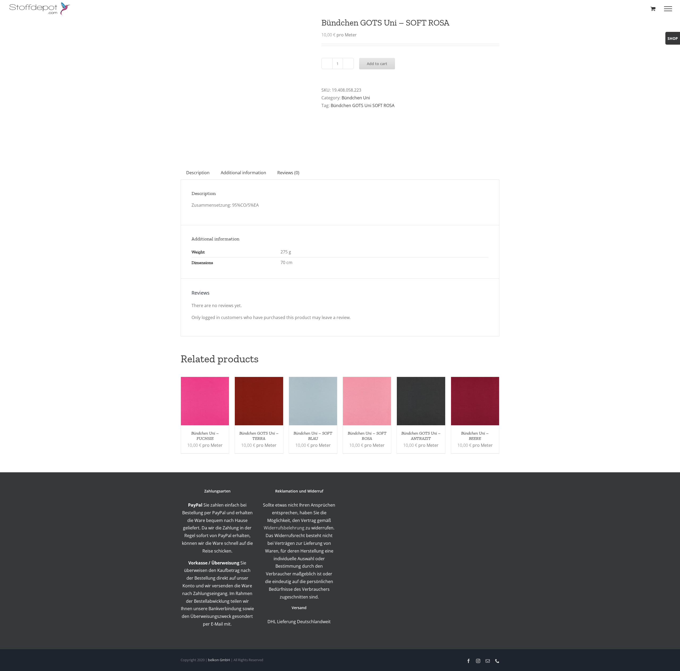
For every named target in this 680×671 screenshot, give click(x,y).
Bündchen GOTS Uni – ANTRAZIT (421, 436)
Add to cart (377, 63)
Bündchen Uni (356, 98)
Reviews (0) (288, 173)
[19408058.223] (247, 83)
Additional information (243, 173)
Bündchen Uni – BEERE (475, 436)
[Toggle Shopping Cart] (653, 8)
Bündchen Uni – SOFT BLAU (313, 436)
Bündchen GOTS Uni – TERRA (259, 436)
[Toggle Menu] (668, 8)
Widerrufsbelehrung (284, 528)
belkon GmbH (219, 659)
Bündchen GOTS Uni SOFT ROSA (362, 105)
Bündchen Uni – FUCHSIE (205, 436)
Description (198, 173)
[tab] (198, 173)
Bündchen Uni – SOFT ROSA (367, 436)
